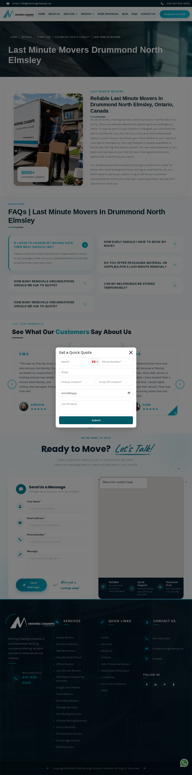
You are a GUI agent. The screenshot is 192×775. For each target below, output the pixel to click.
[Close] (131, 352)
